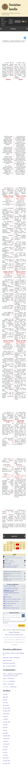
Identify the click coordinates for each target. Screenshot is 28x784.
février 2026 (6, 705)
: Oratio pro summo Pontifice (10, 586)
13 (23, 544)
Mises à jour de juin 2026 (9, 663)
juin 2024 (5, 727)
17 (14, 546)
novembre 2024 (6, 722)
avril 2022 (5, 747)
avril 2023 (5, 741)
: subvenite (6, 594)
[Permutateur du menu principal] (25, 8)
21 (4, 548)
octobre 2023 (6, 738)
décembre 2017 (6, 760)
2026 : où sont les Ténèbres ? (10, 666)
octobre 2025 (6, 713)
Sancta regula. (8, 563)
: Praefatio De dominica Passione (11, 607)
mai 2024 (5, 730)
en (25, 21)
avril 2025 (5, 719)
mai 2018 (5, 752)
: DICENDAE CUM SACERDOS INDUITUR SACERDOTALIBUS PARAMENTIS (11, 591)
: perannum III (7, 596)
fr (23, 21)
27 (23, 548)
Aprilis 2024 (14, 536)
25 (17, 548)
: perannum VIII (8, 605)
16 (11, 546)
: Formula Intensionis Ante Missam (11, 588)
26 (20, 548)
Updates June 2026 (7, 660)
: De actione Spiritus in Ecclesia (11, 601)
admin (4, 674)
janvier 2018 (6, 758)
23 (11, 548)
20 (23, 546)
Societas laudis (15, 7)
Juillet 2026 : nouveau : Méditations (11, 657)
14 (4, 546)
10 (14, 544)
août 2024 (5, 724)
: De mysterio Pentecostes (10, 603)
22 (7, 548)
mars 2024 (5, 733)
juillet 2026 (5, 697)
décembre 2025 (6, 708)
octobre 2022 (6, 744)
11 (17, 544)
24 (14, 548)
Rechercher (5, 622)
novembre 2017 (6, 763)
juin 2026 (5, 700)
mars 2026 (5, 702)
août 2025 (5, 716)
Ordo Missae (11, 678)
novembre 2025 (6, 711)
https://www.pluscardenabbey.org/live (14, 634)
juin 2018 (5, 749)
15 (7, 546)
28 (4, 550)
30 (11, 550)
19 (20, 546)
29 (7, 550)
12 (20, 544)
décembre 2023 (6, 735)
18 (17, 546)
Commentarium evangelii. (11, 566)
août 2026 (5, 694)
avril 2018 (5, 755)
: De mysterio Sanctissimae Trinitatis (12, 599)
